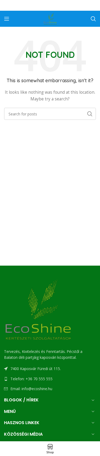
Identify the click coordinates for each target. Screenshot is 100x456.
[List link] (50, 379)
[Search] (93, 18)
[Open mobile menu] (6, 18)
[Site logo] (50, 18)
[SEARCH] (90, 114)
